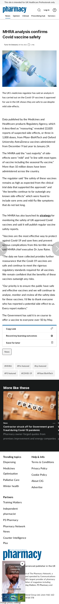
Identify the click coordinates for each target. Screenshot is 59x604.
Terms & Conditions (43, 462)
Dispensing (9, 462)
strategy (45, 215)
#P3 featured (10, 373)
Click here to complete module (15, 569)
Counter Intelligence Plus (14, 540)
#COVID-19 (26, 373)
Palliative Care (11, 479)
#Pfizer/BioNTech (45, 373)
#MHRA (8, 366)
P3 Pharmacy (10, 520)
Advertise (37, 487)
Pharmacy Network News (14, 529)
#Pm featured (23, 366)
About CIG (37, 480)
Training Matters (12, 502)
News (6, 352)
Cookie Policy (39, 474)
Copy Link (11, 329)
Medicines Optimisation (10, 471)
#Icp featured (40, 366)
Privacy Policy (39, 468)
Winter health (11, 486)
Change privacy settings (10, 602)
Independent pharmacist (10, 511)
